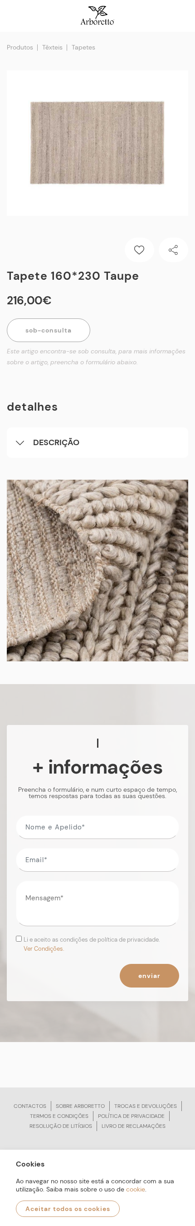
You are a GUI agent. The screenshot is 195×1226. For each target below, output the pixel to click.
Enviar (149, 976)
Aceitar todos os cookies (67, 1209)
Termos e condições (59, 1116)
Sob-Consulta (48, 330)
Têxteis (52, 47)
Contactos (30, 1106)
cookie (135, 1189)
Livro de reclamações (134, 1126)
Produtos (20, 47)
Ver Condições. (44, 949)
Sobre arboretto (80, 1106)
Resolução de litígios (60, 1126)
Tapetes (83, 47)
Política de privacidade (131, 1116)
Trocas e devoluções (145, 1106)
